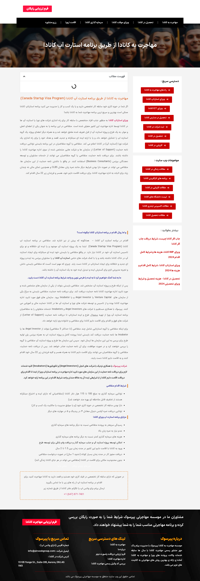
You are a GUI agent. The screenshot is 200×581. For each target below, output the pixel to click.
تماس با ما (62, 466)
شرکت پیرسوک (120, 366)
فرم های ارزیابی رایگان (81, 466)
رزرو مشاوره (50, 22)
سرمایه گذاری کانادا (94, 22)
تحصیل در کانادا (145, 22)
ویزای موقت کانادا (120, 22)
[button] (24, 76)
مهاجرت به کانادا (170, 22)
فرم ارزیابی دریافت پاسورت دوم (110, 554)
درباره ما (121, 549)
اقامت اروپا (70, 22)
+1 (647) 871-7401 (74, 494)
